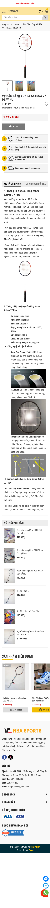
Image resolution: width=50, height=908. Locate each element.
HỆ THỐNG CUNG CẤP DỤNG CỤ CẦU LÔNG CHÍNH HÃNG (25, 3)
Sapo (31, 850)
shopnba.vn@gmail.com (18, 786)
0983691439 (12, 782)
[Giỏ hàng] (46, 11)
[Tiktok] (10, 757)
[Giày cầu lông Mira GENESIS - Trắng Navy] (9, 555)
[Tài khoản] (40, 11)
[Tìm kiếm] (45, 17)
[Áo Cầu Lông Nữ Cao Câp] (9, 616)
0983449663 (17, 779)
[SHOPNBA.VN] (23, 730)
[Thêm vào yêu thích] (26, 673)
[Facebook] (4, 757)
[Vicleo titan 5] (9, 596)
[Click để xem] (25, 56)
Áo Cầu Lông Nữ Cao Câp (28, 611)
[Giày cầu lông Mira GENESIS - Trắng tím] (9, 535)
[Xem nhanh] (26, 667)
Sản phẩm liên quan (17, 656)
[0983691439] (46, 892)
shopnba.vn (13, 10)
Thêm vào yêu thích (46, 104)
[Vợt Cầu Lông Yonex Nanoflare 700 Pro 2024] (9, 636)
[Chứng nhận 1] (13, 833)
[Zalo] (46, 886)
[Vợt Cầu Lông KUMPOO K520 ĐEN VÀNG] (9, 576)
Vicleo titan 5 (23, 591)
